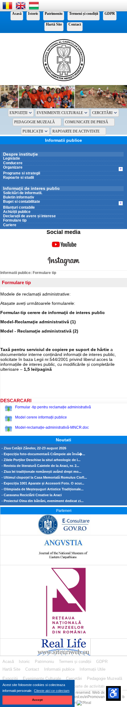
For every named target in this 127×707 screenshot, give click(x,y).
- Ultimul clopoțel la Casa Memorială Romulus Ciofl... (44, 477)
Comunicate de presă (86, 122)
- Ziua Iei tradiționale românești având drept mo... (41, 471)
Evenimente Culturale (60, 113)
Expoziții (18, 113)
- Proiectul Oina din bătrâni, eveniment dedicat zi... (43, 501)
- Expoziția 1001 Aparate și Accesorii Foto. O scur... (43, 483)
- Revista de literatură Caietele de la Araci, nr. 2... (40, 466)
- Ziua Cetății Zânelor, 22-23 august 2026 (34, 448)
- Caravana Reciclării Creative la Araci (32, 495)
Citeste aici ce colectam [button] (51, 691)
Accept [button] (37, 699)
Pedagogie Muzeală (34, 122)
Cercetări (102, 113)
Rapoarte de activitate (76, 131)
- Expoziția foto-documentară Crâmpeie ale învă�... (43, 454)
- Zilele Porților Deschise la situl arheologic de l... (41, 460)
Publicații (33, 131)
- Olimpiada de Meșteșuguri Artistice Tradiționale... (43, 489)
